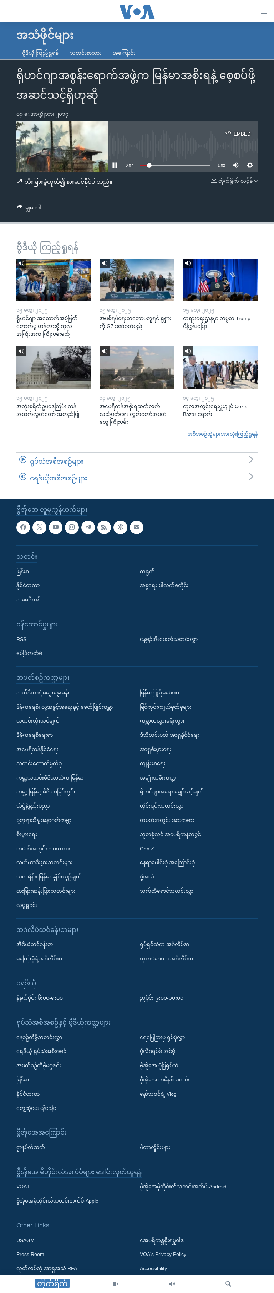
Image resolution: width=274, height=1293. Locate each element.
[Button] (29, 209)
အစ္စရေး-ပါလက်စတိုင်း (164, 585)
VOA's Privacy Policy (163, 1254)
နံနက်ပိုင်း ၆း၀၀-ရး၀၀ (39, 998)
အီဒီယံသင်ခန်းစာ (34, 944)
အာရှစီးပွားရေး (156, 749)
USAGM (25, 1240)
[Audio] (172, 1284)
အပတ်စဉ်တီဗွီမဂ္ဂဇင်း (38, 1065)
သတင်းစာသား (85, 53)
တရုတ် (147, 571)
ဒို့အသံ (147, 877)
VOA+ (23, 1186)
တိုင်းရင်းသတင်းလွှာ (161, 806)
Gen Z (147, 848)
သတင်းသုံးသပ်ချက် (38, 721)
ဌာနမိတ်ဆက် (30, 1147)
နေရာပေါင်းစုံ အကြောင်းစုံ (167, 862)
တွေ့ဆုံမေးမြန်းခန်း (36, 1108)
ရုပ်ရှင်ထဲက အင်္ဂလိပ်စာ (164, 944)
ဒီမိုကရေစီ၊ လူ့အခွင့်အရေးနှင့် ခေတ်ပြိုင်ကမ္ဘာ (64, 707)
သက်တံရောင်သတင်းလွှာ (166, 891)
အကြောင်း (124, 53)
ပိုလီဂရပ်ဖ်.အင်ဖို (157, 1051)
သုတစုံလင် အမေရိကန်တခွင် (170, 834)
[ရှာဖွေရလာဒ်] (228, 1284)
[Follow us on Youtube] (55, 527)
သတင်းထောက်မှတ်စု (39, 763)
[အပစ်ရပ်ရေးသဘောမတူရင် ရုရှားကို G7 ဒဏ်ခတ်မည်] (137, 280)
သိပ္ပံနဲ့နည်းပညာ (33, 806)
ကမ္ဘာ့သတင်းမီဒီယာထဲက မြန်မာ (49, 778)
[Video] (115, 1284)
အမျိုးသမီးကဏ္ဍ (158, 778)
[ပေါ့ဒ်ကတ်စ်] (120, 527)
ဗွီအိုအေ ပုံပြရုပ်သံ (159, 1065)
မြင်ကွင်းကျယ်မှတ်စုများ (166, 707)
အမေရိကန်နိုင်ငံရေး (37, 749)
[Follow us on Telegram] (88, 527)
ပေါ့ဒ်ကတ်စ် (29, 653)
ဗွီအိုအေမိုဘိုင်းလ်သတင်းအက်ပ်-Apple (57, 1201)
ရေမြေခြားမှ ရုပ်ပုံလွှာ (162, 1037)
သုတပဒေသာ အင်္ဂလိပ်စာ (166, 958)
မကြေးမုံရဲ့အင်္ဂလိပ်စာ (39, 958)
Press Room (30, 1254)
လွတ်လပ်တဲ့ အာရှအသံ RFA (46, 1268)
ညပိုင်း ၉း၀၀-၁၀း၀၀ (161, 998)
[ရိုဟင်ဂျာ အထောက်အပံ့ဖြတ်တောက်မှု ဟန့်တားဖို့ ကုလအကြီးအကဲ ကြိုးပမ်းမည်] (53, 280)
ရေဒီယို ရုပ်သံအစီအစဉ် (41, 1051)
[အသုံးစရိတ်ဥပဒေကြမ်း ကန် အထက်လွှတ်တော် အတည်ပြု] (53, 367)
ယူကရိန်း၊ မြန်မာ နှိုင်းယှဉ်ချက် (49, 877)
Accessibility (153, 1268)
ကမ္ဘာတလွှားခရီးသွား (162, 721)
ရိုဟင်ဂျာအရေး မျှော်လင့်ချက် (172, 791)
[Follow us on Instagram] (71, 527)
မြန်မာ (22, 571)
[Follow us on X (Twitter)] (39, 527)
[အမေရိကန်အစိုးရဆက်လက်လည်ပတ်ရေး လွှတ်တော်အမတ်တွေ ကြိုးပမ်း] (137, 367)
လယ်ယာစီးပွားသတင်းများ (44, 862)
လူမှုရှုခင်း (26, 905)
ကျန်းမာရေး (153, 763)
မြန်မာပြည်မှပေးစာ (159, 692)
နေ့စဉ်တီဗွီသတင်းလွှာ (39, 1037)
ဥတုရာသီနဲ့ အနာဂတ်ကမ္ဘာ (43, 820)
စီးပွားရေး (26, 834)
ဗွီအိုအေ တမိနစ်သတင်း (165, 1080)
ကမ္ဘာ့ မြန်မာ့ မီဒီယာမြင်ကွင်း (45, 791)
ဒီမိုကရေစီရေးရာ (34, 735)
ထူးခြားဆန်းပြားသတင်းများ (46, 891)
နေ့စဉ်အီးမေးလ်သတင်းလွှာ (169, 639)
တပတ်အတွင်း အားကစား (43, 848)
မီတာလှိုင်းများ (155, 1147)
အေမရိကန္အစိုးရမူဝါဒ (162, 1240)
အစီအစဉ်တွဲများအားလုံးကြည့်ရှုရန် (223, 434)
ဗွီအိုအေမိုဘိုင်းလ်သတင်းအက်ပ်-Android (183, 1186)
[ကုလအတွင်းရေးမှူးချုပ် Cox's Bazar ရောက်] (220, 367)
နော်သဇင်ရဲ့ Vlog (158, 1094)
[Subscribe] (136, 527)
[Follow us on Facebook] (23, 527)
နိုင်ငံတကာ (28, 585)
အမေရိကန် (28, 600)
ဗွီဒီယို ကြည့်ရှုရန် (40, 53)
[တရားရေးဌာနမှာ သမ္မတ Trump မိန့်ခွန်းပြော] (220, 280)
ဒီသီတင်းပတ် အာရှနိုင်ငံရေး (169, 735)
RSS (21, 639)
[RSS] (104, 527)
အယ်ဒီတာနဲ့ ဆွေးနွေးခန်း (43, 692)
